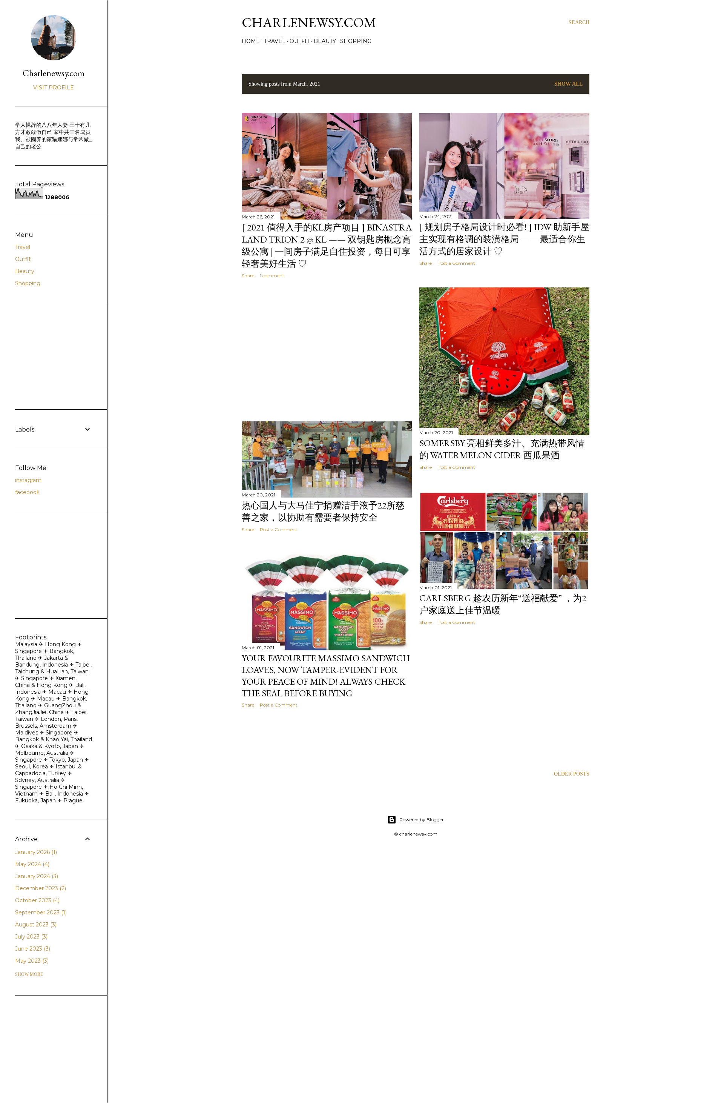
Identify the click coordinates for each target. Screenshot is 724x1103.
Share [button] (248, 275)
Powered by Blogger (421, 819)
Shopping (355, 41)
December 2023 (39, 888)
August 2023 (35, 924)
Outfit (300, 41)
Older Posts (571, 774)
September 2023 (40, 912)
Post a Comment (456, 263)
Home (251, 41)
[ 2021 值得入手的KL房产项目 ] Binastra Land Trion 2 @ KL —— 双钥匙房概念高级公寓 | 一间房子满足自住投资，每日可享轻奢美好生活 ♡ (327, 245)
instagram (28, 480)
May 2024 (31, 864)
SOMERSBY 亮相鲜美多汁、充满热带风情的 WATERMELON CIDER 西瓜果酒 (501, 449)
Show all (568, 84)
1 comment (272, 275)
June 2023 (32, 948)
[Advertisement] (327, 350)
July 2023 (30, 936)
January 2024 (36, 876)
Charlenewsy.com (309, 22)
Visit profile (53, 87)
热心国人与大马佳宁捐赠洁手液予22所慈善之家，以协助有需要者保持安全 (323, 511)
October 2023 (36, 900)
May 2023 (31, 960)
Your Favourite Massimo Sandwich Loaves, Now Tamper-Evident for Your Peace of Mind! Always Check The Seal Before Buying (326, 675)
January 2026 (35, 852)
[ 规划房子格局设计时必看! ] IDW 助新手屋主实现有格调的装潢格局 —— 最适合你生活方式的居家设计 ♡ (504, 239)
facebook (27, 492)
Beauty (325, 41)
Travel (274, 41)
